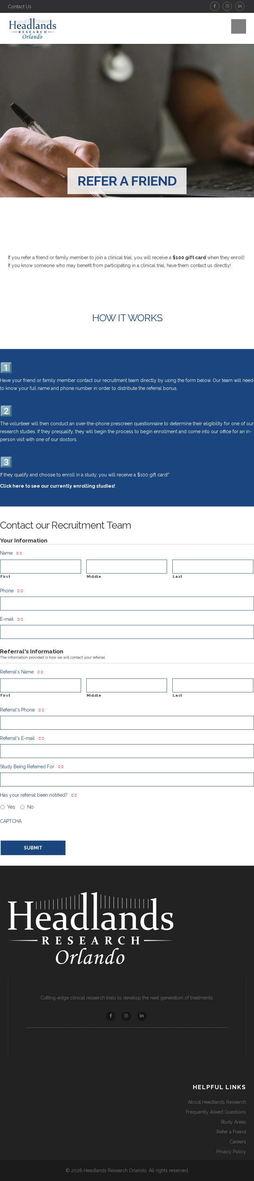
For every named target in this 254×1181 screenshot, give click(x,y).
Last (178, 576)
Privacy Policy (231, 1151)
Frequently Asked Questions (216, 1112)
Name (6, 553)
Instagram (227, 6)
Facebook (214, 6)
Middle (94, 576)
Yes (11, 807)
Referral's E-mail (17, 738)
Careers (238, 1141)
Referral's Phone (17, 709)
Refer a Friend (231, 1131)
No (30, 807)
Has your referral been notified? (33, 795)
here (18, 486)
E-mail (7, 619)
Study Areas (233, 1122)
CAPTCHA (10, 821)
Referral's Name (17, 672)
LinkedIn (239, 6)
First (5, 576)
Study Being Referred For (27, 766)
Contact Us (19, 6)
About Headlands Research (217, 1102)
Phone (7, 590)
